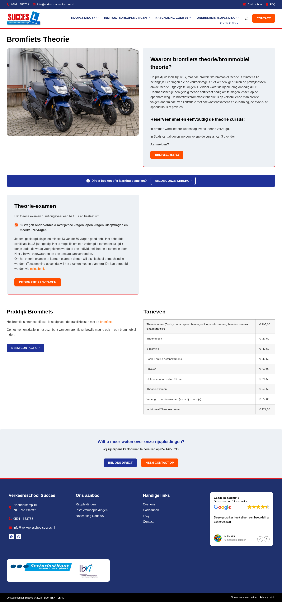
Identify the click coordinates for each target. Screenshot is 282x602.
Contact (148, 521)
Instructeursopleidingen (125, 17)
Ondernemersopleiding (216, 17)
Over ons (228, 23)
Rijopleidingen (83, 17)
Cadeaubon (151, 510)
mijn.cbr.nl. (37, 268)
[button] (267, 539)
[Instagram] (18, 536)
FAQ (146, 516)
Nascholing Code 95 (171, 17)
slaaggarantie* (155, 328)
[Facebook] (11, 536)
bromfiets (106, 321)
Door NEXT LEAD (54, 597)
